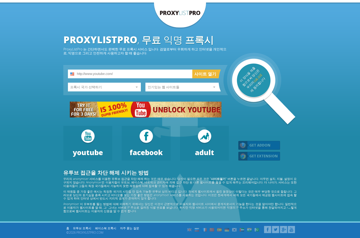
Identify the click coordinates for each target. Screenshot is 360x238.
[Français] (204, 230)
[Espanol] (219, 230)
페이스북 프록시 (105, 228)
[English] (189, 230)
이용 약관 (258, 78)
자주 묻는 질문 (129, 228)
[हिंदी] (249, 230)
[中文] (212, 230)
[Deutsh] (227, 230)
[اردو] (257, 230)
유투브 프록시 (82, 228)
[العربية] (242, 230)
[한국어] (234, 230)
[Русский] (197, 230)
